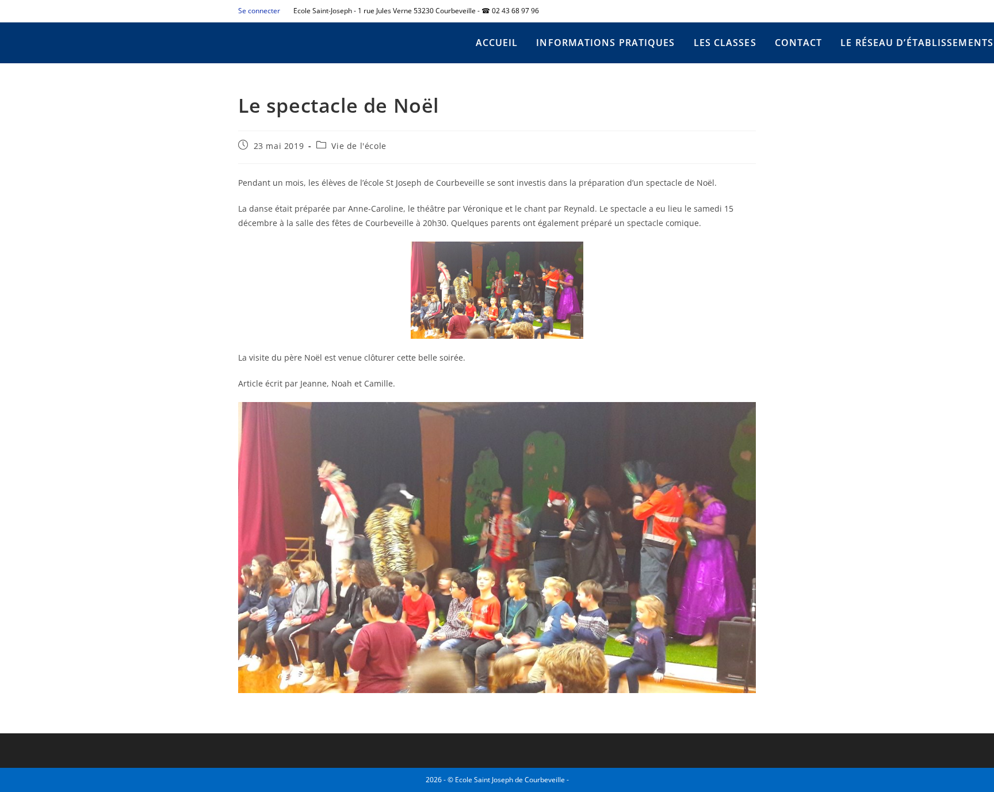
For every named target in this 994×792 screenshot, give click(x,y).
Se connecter (259, 11)
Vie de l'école (358, 145)
